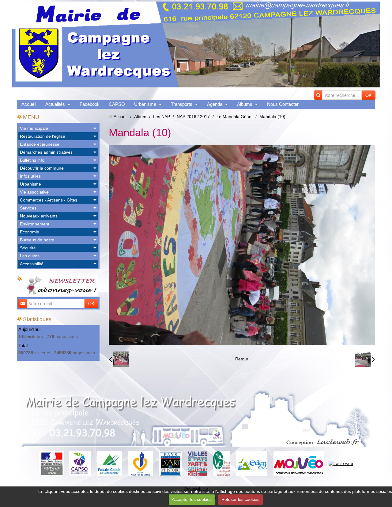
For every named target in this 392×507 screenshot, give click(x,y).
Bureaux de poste (37, 239)
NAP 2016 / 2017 (193, 116)
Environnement (34, 223)
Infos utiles (30, 176)
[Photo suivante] (365, 359)
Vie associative (34, 192)
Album (140, 116)
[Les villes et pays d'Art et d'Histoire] (197, 463)
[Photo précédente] (119, 359)
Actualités (55, 104)
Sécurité (28, 247)
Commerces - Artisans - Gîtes (48, 200)
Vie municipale (34, 128)
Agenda (214, 104)
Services (28, 207)
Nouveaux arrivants (39, 215)
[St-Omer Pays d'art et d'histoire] (170, 463)
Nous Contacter (283, 104)
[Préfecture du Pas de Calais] (51, 463)
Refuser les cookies (240, 499)
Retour (241, 358)
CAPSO (117, 104)
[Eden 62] (251, 463)
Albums (244, 104)
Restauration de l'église (42, 136)
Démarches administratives (46, 152)
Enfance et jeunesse (39, 144)
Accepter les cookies (192, 499)
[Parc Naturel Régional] (221, 463)
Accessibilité (31, 263)
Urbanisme (145, 104)
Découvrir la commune (42, 168)
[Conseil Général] (109, 463)
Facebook (90, 104)
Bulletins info (32, 160)
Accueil (28, 104)
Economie (29, 231)
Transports (181, 104)
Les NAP (161, 116)
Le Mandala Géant (235, 116)
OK (368, 95)
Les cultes (30, 255)
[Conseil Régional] (140, 463)
